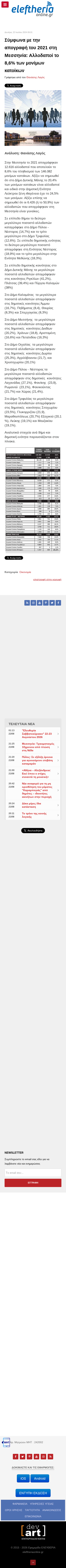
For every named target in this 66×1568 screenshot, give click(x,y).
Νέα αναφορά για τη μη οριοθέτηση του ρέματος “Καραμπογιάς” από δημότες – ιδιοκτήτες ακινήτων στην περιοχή (37, 790)
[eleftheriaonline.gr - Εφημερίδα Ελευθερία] (33, 9)
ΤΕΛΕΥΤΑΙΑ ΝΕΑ (22, 724)
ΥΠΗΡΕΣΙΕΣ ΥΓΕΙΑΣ (42, 1503)
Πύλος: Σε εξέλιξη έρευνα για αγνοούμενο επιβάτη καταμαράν (37, 760)
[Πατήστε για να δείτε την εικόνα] (33, 108)
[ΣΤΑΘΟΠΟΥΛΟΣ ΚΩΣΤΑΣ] (33, 1531)
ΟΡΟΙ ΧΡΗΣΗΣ (13, 1510)
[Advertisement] (33, 931)
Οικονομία (25, 572)
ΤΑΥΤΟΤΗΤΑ (32, 1510)
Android (39, 1478)
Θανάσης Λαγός (35, 77)
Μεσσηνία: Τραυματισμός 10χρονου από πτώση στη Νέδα (38, 747)
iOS (23, 1478)
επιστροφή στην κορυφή (47, 579)
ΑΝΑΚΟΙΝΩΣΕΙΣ (51, 1510)
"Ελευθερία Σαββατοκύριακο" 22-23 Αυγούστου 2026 (37, 734)
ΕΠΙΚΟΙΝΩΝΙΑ (33, 1516)
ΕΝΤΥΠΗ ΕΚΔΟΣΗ (33, 1493)
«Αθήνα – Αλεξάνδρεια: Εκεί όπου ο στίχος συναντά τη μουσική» (36, 773)
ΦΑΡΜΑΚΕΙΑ (19, 1503)
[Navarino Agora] (33, 137)
